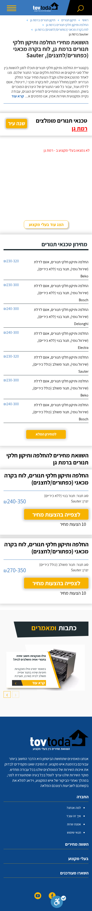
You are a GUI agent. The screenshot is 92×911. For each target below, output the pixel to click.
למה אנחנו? (74, 808)
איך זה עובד (73, 816)
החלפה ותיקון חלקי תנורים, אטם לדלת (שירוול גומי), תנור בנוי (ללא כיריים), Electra (61, 340)
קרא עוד (18, 96)
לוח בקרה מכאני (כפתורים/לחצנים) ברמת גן (61, 29)
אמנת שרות (74, 824)
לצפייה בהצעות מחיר (56, 514)
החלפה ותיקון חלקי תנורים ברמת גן (67, 25)
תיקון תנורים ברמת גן (42, 20)
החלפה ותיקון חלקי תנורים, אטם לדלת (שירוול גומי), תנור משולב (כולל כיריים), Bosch (60, 412)
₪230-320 (11, 261)
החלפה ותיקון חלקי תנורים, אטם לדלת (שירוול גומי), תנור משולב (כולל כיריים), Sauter (60, 364)
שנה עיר (16, 123)
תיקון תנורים (68, 20)
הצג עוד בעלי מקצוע (46, 224)
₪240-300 (11, 308)
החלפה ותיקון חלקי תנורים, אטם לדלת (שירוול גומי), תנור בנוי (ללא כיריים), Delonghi (61, 316)
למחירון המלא (46, 434)
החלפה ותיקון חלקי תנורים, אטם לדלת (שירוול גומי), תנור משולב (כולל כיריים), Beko (60, 388)
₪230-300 (11, 284)
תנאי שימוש (74, 832)
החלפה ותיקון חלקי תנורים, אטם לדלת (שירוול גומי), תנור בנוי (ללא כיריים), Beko (61, 269)
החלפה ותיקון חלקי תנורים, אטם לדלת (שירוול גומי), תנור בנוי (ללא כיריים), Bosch (61, 292)
